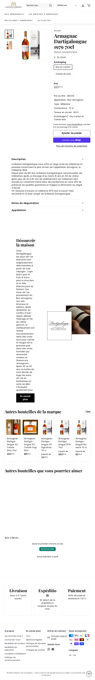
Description (19, 159)
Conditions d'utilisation (15, 653)
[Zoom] (31, 45)
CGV (28, 636)
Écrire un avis (47, 549)
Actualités (44, 20)
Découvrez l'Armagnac (19, 20)
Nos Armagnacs (14, 14)
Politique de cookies (35, 650)
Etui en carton (63, 67)
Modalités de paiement (11, 648)
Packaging (60, 62)
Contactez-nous (12, 639)
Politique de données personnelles (36, 645)
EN (74, 655)
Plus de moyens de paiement (71, 146)
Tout (87, 411)
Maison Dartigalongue (65, 52)
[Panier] (89, 5)
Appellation (19, 210)
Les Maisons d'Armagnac (44, 14)
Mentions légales (34, 639)
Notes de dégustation (25, 203)
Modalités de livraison (15, 643)
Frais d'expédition (74, 124)
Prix (56, 83)
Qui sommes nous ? (14, 636)
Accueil (57, 31)
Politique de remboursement (13, 659)
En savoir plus (25, 398)
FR (70, 655)
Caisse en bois (63, 73)
